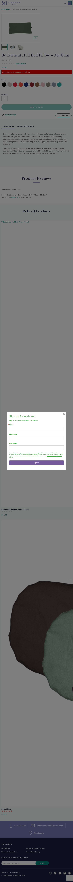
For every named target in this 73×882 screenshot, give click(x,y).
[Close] (64, 414)
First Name (13, 434)
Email (11, 425)
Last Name (13, 443)
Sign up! (36, 463)
